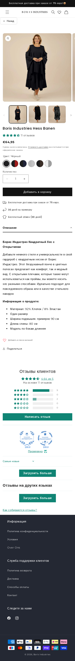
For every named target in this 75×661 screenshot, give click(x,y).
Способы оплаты (18, 587)
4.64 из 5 (47, 378)
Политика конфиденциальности (27, 531)
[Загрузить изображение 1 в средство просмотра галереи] (18, 114)
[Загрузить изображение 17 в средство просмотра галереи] (57, 114)
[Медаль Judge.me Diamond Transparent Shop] (45, 438)
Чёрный (6, 163)
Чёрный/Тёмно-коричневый (40, 163)
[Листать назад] (4, 115)
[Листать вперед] (71, 115)
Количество (9, 171)
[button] (7, 12)
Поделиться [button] (14, 348)
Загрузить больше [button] (37, 473)
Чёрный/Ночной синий (23, 163)
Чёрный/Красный (14, 163)
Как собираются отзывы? (20, 510)
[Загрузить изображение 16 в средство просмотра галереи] (37, 114)
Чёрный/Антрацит (31, 163)
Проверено (35, 451)
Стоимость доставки (38, 147)
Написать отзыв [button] (37, 416)
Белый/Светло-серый (48, 163)
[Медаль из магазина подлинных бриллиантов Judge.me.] (27, 438)
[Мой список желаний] (59, 12)
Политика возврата (19, 570)
